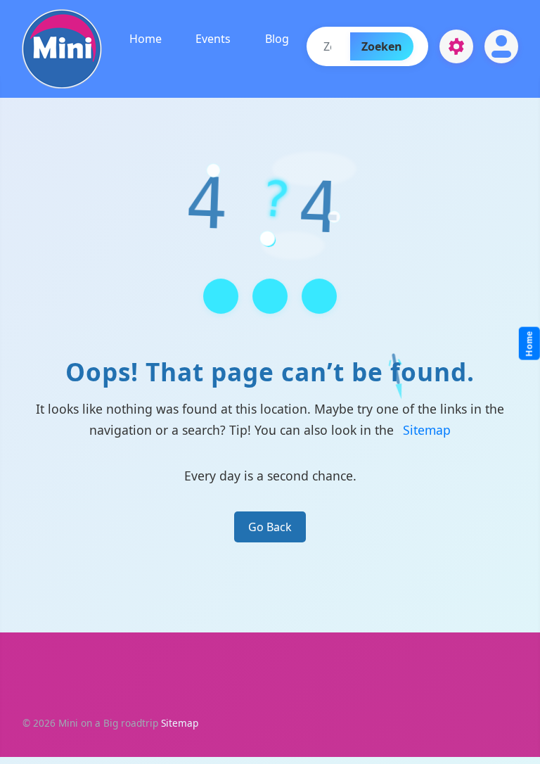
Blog (276, 38)
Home (145, 38)
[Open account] (501, 46)
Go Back (270, 527)
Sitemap (427, 429)
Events (213, 38)
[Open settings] (456, 46)
